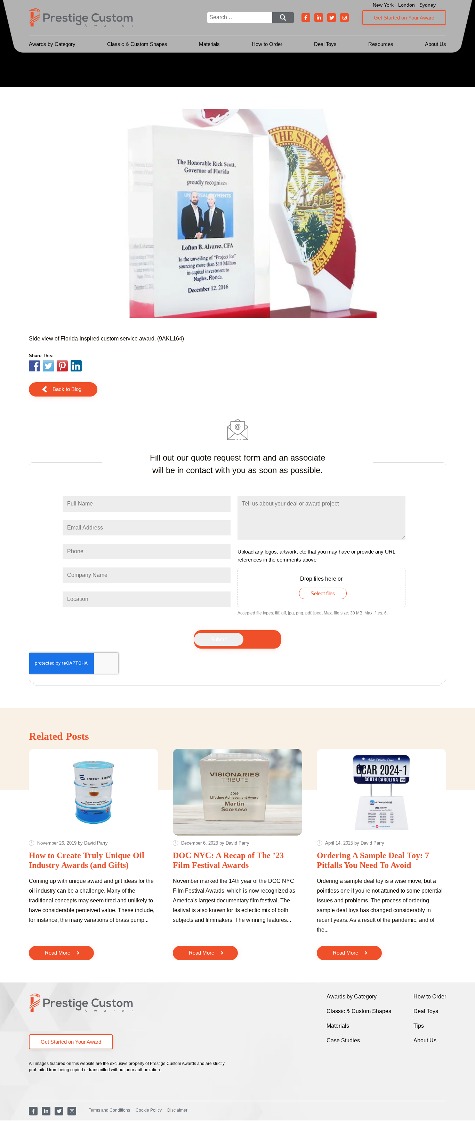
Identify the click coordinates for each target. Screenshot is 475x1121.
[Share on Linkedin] (76, 365)
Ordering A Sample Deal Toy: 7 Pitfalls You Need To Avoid (373, 860)
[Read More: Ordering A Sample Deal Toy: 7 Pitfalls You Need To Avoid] (381, 792)
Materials (209, 44)
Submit (219, 639)
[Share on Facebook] (34, 366)
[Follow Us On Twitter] (331, 17)
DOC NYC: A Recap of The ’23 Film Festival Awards (228, 860)
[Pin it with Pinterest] (62, 366)
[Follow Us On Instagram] (344, 17)
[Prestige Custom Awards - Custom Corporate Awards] (81, 17)
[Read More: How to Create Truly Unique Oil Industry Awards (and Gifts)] (93, 792)
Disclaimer (177, 1110)
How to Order (267, 44)
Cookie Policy (149, 1110)
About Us (435, 44)
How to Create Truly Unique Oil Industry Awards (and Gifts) (86, 860)
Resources (380, 44)
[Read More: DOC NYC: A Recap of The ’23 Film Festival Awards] (237, 792)
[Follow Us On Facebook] (305, 17)
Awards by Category (52, 44)
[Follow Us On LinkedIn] (318, 17)
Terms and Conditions (109, 1110)
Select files (323, 593)
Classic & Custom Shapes (137, 44)
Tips (418, 1026)
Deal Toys (325, 44)
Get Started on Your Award (404, 18)
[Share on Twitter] (48, 366)
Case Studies (343, 1040)
